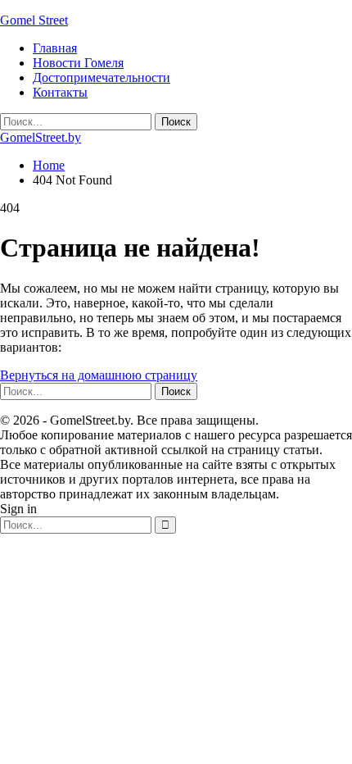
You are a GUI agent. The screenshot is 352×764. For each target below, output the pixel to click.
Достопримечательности (101, 77)
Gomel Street (34, 20)
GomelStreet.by (40, 137)
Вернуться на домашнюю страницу (98, 375)
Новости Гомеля (78, 63)
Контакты (60, 92)
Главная (55, 48)
